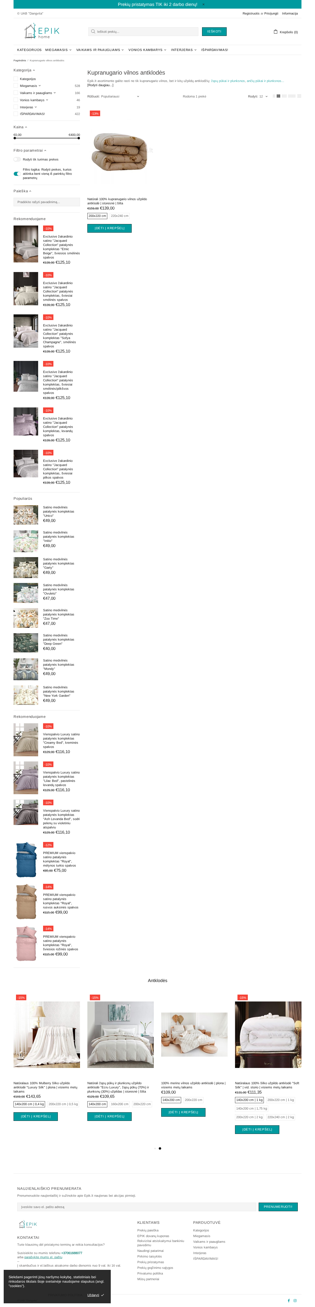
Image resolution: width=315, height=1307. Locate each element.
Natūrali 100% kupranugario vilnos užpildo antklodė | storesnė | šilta (117, 201)
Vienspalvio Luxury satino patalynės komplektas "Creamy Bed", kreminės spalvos (61, 740)
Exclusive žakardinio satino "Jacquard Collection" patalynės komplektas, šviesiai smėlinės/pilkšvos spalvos (58, 382)
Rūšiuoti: (93, 96)
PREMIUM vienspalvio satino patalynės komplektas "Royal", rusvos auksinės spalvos (61, 901)
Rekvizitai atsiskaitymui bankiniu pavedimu (160, 1243)
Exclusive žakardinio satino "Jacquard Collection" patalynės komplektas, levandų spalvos (58, 427)
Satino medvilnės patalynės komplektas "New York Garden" (58, 691)
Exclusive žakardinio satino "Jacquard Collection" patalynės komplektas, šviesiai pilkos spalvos (58, 469)
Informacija (290, 13)
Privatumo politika (150, 1273)
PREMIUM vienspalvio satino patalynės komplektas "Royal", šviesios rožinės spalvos (60, 943)
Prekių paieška (147, 1230)
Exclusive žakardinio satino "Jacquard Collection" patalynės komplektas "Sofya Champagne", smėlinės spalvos (59, 335)
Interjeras (199, 1253)
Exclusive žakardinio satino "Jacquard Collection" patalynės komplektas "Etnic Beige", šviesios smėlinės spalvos (61, 247)
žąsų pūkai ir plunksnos (228, 81)
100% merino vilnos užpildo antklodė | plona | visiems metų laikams (193, 1085)
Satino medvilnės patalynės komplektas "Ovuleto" (58, 589)
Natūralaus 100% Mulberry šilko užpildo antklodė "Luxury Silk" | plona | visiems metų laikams (45, 1087)
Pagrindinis (20, 60)
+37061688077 (71, 1253)
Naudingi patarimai (150, 1251)
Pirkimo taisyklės (149, 1256)
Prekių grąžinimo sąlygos (155, 1268)
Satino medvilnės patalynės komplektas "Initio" (58, 537)
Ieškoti (214, 31)
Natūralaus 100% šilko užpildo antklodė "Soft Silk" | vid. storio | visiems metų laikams (267, 1085)
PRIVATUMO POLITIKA (65, 1295)
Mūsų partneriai (148, 1279)
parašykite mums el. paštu (43, 1257)
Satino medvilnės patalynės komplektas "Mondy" (58, 665)
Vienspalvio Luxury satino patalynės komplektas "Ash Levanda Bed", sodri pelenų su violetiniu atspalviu (61, 819)
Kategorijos (201, 1230)
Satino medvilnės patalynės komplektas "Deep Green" (58, 639)
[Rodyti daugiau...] (100, 85)
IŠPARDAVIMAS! (205, 1258)
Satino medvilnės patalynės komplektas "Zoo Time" (58, 614)
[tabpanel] (47, 1062)
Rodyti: (253, 96)
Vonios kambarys (205, 1247)
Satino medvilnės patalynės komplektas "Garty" (58, 563)
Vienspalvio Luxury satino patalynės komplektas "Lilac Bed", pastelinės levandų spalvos (61, 779)
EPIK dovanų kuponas (153, 1236)
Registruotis (251, 13)
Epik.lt (41, 31)
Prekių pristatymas (150, 1262)
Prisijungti (271, 13)
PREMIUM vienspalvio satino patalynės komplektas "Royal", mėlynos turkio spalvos (59, 859)
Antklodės (157, 980)
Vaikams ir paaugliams (209, 1241)
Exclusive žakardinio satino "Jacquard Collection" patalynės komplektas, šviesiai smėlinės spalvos (58, 291)
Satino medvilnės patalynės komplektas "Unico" (58, 511)
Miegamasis (201, 1236)
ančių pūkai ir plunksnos (264, 81)
